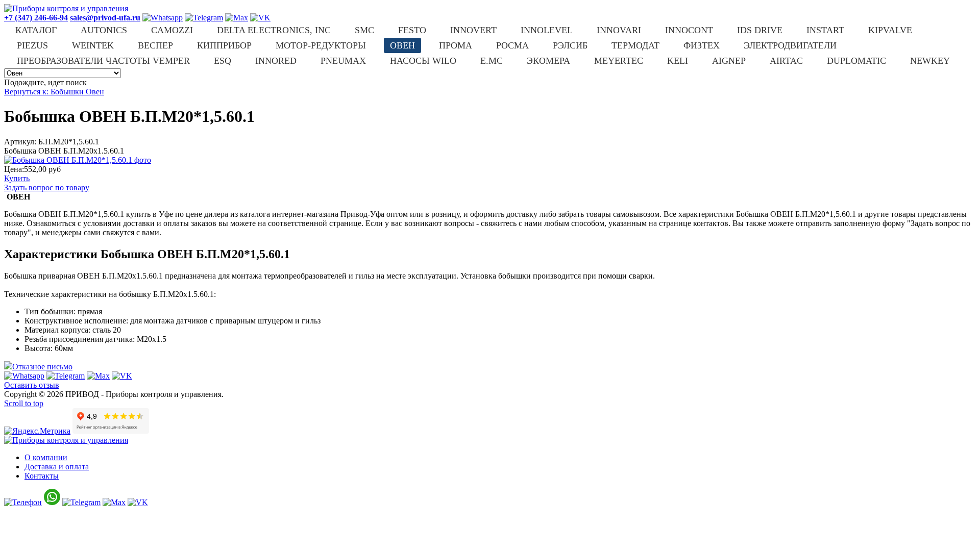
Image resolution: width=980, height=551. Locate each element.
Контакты (41, 475)
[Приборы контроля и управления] (66, 8)
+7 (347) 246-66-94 (36, 17)
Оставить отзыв (31, 385)
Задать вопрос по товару (46, 187)
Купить (17, 178)
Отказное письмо (42, 366)
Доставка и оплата (56, 466)
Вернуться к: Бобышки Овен (54, 91)
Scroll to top (23, 403)
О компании (45, 457)
